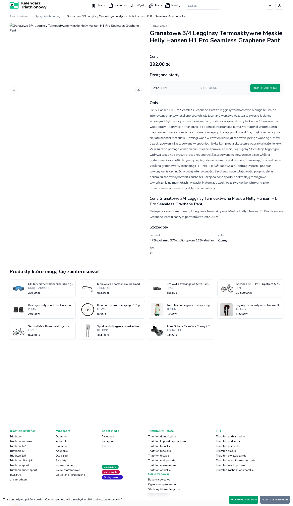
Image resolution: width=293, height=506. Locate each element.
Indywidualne (64, 465)
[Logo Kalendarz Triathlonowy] (28, 5)
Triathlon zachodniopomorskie (235, 470)
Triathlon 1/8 (18, 456)
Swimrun (61, 446)
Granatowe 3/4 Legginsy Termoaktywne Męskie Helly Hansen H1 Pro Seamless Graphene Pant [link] (127, 16)
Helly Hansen (159, 26)
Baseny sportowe (159, 479)
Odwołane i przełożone (70, 475)
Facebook (108, 436)
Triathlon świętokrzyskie (231, 456)
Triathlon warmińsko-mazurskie (236, 460)
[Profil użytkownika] (279, 6)
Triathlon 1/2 (18, 446)
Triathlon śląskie (226, 451)
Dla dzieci (62, 456)
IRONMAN (16, 475)
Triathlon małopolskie (161, 460)
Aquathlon (62, 441)
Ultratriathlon (18, 479)
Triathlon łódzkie (158, 456)
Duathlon (62, 436)
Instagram (108, 441)
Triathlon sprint (19, 465)
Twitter (106, 446)
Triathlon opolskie (159, 470)
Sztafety (61, 460)
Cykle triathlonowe (68, 470)
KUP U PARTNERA (265, 88)
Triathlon (15, 436)
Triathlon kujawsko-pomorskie (167, 441)
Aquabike (62, 451)
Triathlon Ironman (21, 441)
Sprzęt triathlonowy (47, 16)
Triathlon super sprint (23, 470)
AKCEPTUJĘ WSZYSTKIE (243, 499)
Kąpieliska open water (162, 484)
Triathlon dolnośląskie (162, 436)
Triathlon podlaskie (228, 441)
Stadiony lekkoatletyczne (164, 489)
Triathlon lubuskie (159, 446)
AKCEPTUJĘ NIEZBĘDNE (275, 499)
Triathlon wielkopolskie (230, 465)
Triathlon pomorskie (228, 446)
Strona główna (19, 16)
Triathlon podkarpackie (230, 436)
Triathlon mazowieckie (162, 465)
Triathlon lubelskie (160, 451)
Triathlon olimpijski (21, 460)
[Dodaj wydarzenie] (270, 6)
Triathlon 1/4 (18, 451)
